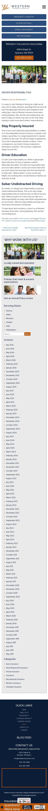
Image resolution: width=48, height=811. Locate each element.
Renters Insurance (13, 683)
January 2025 (11, 413)
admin (24, 99)
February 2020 (12, 619)
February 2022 (12, 543)
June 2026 (10, 349)
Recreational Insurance (15, 679)
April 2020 (10, 612)
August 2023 (11, 478)
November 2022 (12, 513)
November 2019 (12, 631)
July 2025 (10, 391)
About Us (23, 712)
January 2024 (11, 459)
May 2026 (10, 352)
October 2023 (11, 471)
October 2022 (11, 516)
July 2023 (9, 482)
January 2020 (11, 623)
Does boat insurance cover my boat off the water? (35, 229)
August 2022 (11, 524)
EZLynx (41, 792)
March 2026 (11, 360)
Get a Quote (27, 807)
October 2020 (12, 593)
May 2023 (10, 490)
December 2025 (12, 371)
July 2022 (10, 528)
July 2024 (10, 436)
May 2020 (10, 608)
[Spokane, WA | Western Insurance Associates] (15, 7)
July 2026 (10, 345)
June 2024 (10, 440)
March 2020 (11, 616)
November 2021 (12, 551)
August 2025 (11, 387)
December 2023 (12, 463)
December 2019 (12, 627)
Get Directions (24, 58)
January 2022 (11, 547)
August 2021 (11, 562)
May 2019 (10, 654)
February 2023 (12, 501)
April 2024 (10, 448)
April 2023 (10, 494)
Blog (24, 724)
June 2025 (10, 394)
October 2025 (11, 379)
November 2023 (12, 467)
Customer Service (23, 718)
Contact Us (24, 727)
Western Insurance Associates (16, 221)
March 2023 (11, 497)
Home (24, 710)
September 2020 (13, 597)
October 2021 (11, 555)
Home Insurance (12, 671)
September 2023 (13, 474)
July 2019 (9, 646)
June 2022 (10, 532)
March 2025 (11, 406)
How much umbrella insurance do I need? (10, 229)
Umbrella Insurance (13, 687)
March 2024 (11, 452)
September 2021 (12, 558)
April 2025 (10, 402)
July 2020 (10, 600)
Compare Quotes (24, 721)
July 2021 (9, 566)
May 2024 (10, 444)
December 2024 (12, 417)
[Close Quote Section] (2, 807)
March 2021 (10, 574)
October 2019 (11, 635)
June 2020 (10, 604)
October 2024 (12, 425)
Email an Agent (24, 29)
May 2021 (10, 570)
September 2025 (13, 383)
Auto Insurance (25, 218)
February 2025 (12, 410)
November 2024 (12, 421)
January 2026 (11, 368)
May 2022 (10, 536)
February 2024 (12, 455)
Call (39, 807)
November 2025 (12, 375)
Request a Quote (24, 17)
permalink (41, 221)
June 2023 (10, 486)
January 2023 (11, 505)
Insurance (10, 675)
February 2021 (11, 578)
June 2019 (10, 650)
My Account (24, 36)
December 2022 (12, 509)
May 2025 (10, 398)
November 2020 (12, 589)
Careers (24, 730)
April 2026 (10, 356)
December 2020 (12, 585)
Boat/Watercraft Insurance (17, 668)
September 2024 (13, 429)
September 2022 (13, 520)
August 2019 (11, 642)
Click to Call (24, 23)
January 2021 (11, 581)
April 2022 (10, 539)
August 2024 (11, 432)
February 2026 (12, 364)
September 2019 (12, 639)
